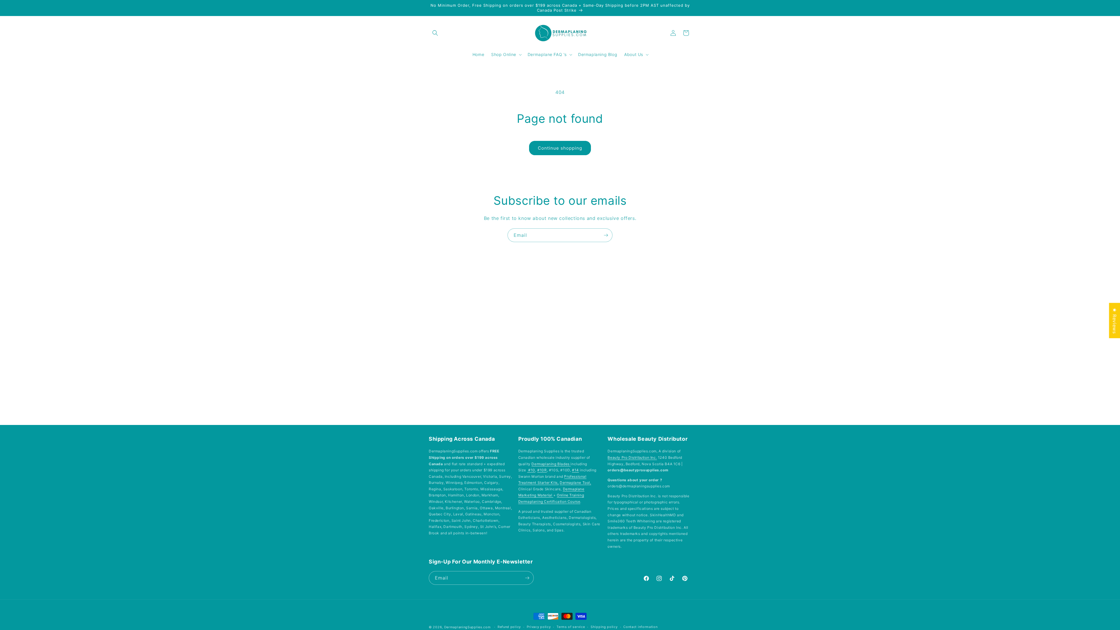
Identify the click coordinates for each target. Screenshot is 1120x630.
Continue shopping (560, 148)
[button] (435, 33)
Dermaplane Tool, (575, 482)
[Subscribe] (605, 235)
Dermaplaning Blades (550, 464)
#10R (542, 470)
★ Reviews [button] (1114, 320)
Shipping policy (604, 627)
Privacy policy (539, 627)
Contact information (640, 627)
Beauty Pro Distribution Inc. (632, 457)
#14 (575, 470)
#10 (531, 470)
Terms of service (570, 627)
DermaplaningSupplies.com (467, 627)
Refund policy (509, 627)
